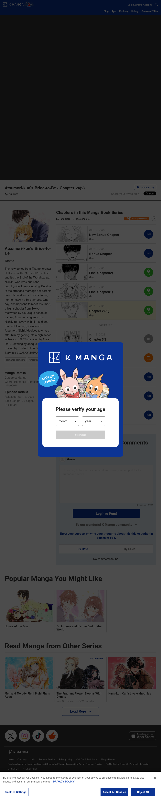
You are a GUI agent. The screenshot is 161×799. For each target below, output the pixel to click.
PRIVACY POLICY (64, 781)
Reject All (143, 792)
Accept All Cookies (114, 792)
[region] (80, 785)
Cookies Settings (15, 792)
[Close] (154, 778)
